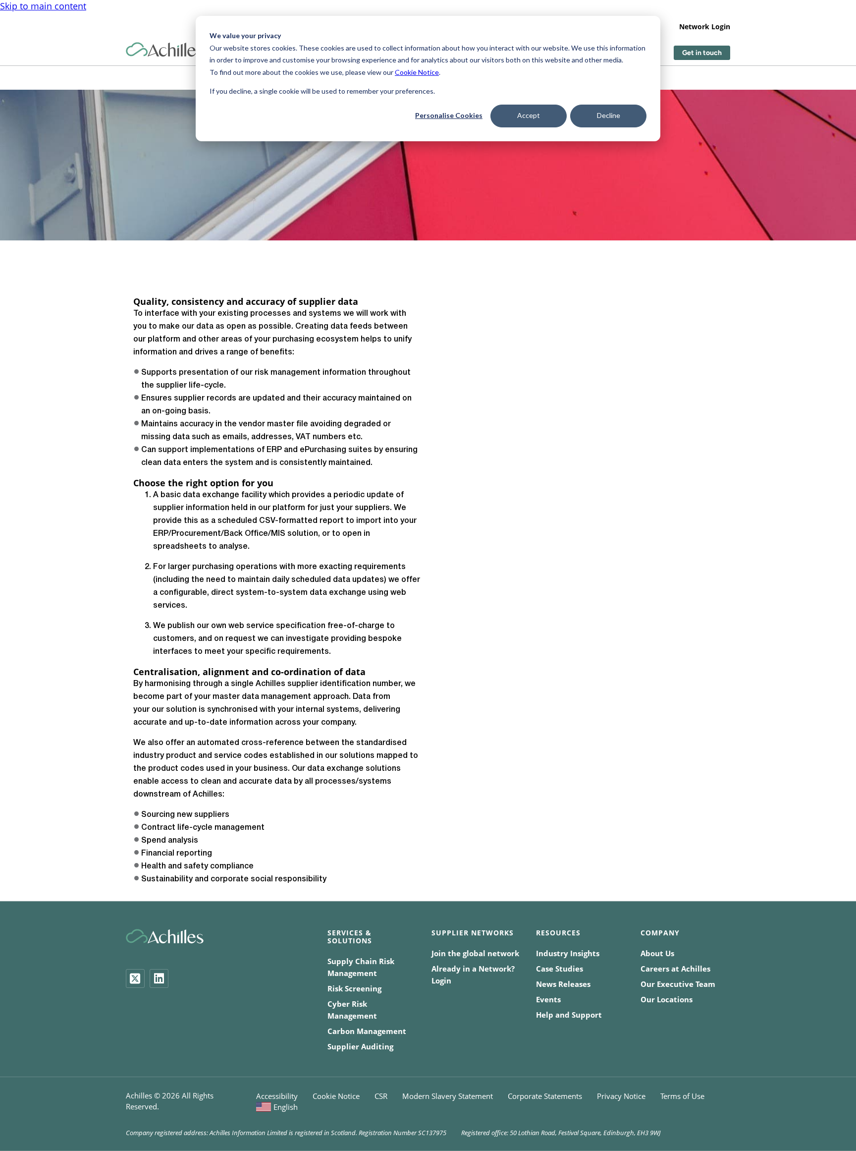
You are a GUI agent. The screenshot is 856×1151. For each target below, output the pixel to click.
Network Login (704, 26)
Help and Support (569, 1015)
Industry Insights (567, 953)
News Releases (563, 984)
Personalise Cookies (448, 115)
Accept (528, 115)
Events (548, 999)
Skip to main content (43, 6)
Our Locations (667, 999)
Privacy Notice (621, 1096)
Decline (608, 115)
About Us (657, 953)
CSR (380, 1096)
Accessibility (277, 1096)
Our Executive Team (678, 984)
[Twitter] (135, 978)
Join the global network (475, 953)
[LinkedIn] (159, 978)
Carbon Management (366, 1031)
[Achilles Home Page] (165, 50)
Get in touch (702, 53)
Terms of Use (682, 1096)
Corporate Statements (545, 1096)
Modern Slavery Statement (447, 1096)
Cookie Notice (417, 72)
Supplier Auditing (360, 1046)
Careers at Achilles (675, 969)
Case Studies (559, 969)
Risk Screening (354, 988)
